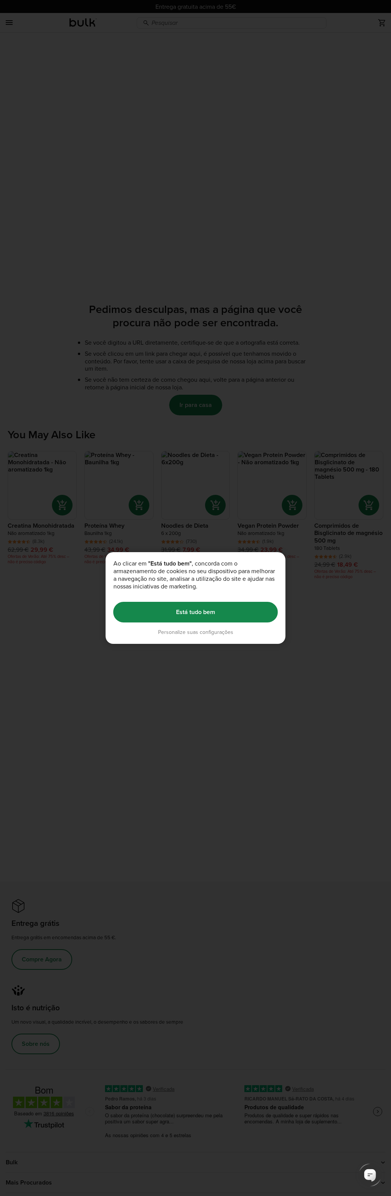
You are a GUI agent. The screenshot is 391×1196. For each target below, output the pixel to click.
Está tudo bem (195, 612)
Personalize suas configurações (195, 632)
